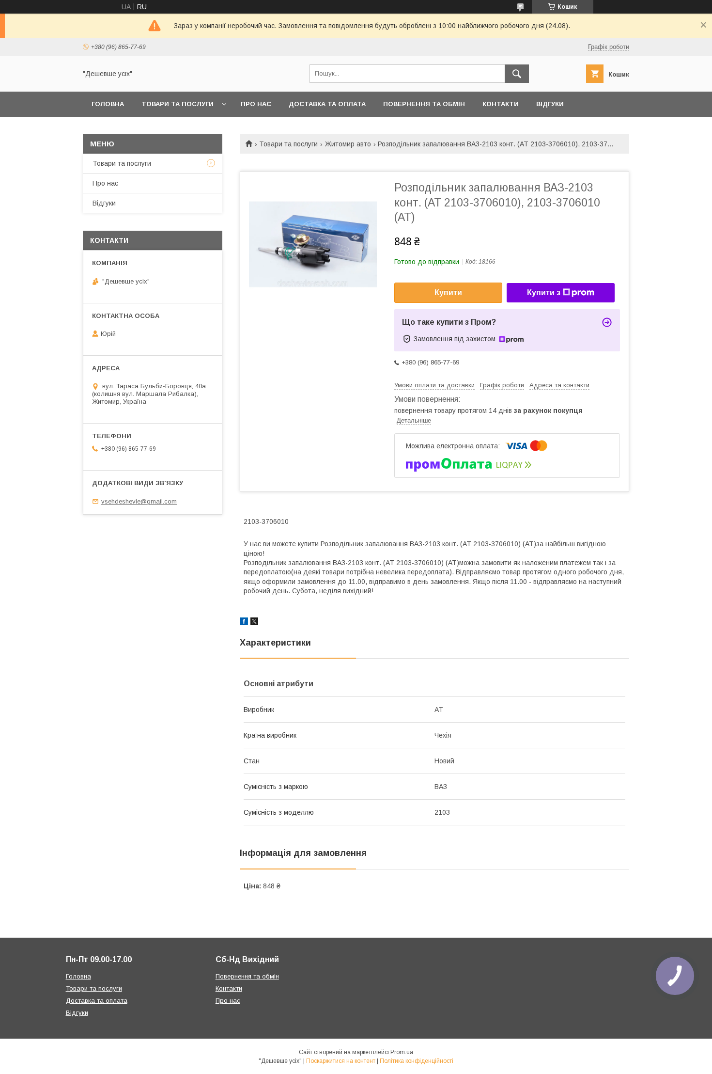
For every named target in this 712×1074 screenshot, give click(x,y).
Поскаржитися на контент (340, 1061)
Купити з (543, 292)
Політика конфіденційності (416, 1061)
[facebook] (244, 623)
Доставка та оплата (327, 104)
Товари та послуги (177, 104)
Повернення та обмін (424, 104)
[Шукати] (517, 73)
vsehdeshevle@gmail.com (139, 501)
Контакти (500, 104)
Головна (108, 104)
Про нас (256, 104)
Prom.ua (401, 1052)
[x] (254, 623)
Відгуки (550, 104)
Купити (448, 292)
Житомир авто (348, 144)
